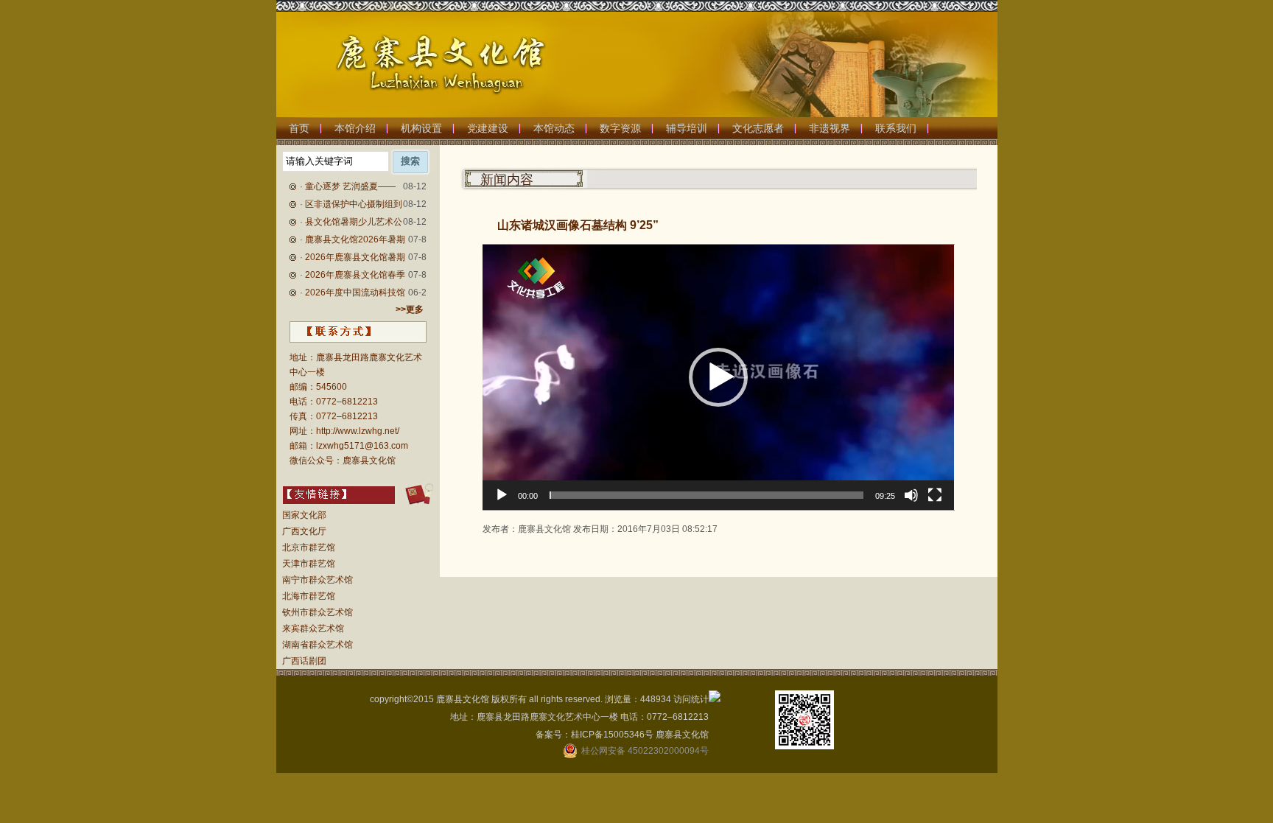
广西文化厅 (304, 531)
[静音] (911, 495)
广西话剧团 (304, 661)
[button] (718, 377)
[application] (718, 377)
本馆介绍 (355, 128)
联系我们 (895, 128)
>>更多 (410, 309)
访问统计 (691, 699)
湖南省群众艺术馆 (317, 645)
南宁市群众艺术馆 (317, 580)
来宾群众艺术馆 (313, 628)
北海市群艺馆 (308, 596)
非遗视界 (829, 128)
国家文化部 (304, 515)
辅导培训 (686, 128)
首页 (299, 128)
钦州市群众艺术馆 (317, 612)
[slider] (706, 495)
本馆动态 (554, 128)
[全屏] (934, 495)
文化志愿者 (758, 128)
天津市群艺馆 (308, 563)
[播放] (501, 495)
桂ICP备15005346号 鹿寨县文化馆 (640, 734)
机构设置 (421, 128)
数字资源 (620, 128)
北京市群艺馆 (308, 547)
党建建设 (487, 128)
